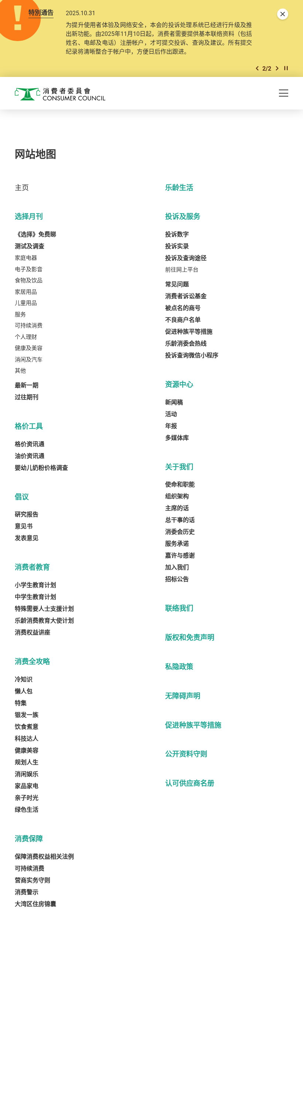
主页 (22, 187)
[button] (257, 68)
